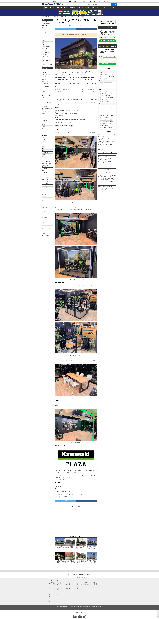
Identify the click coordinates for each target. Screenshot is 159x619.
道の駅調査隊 (44, 172)
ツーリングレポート (45, 183)
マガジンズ (50, 16)
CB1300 (107, 111)
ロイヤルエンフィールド (46, 102)
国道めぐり (44, 170)
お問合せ (94, 587)
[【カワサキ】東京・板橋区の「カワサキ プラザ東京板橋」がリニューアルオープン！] (70, 555)
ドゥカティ (44, 97)
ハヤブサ (109, 123)
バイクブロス (44, 16)
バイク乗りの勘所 (45, 156)
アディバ (43, 144)
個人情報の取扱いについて (97, 584)
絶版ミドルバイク (85, 7)
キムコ (49, 599)
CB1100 (102, 111)
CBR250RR (103, 108)
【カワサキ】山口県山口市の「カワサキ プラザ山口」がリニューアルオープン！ (81, 547)
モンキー (112, 106)
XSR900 (107, 117)
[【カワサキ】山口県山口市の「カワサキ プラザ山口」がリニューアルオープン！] (81, 541)
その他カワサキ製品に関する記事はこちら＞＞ (65, 491)
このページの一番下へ (158, 616)
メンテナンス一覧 (45, 106)
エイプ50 (106, 106)
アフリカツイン (104, 113)
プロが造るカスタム (46, 86)
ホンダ (43, 124)
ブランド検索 (82, 1)
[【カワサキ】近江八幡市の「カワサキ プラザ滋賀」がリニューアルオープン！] (81, 555)
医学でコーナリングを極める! (47, 163)
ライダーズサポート (98, 1)
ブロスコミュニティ (87, 582)
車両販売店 (80, 25)
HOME (46, 7)
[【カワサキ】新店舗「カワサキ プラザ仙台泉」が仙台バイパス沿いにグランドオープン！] (60, 555)
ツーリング (111, 7)
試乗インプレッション (46, 74)
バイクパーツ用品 (46, 46)
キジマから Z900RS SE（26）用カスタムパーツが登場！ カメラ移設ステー (107, 159)
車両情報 (44, 72)
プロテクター (44, 198)
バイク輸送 (77, 583)
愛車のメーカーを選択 (107, 37)
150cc (111, 83)
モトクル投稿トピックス (46, 54)
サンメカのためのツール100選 (47, 109)
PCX (102, 106)
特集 (43, 70)
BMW (113, 76)
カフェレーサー (104, 93)
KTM (43, 148)
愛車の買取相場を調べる (107, 40)
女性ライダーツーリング (46, 179)
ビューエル (44, 133)
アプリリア (50, 594)
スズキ (43, 91)
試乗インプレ (59, 7)
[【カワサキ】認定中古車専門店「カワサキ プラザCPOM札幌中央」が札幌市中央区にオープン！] (92, 541)
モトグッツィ (44, 141)
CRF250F (109, 108)
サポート (43, 44)
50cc (102, 83)
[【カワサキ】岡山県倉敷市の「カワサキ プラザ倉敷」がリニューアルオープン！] (92, 555)
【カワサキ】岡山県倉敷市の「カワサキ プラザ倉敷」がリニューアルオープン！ (92, 561)
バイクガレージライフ (78, 584)
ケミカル (43, 202)
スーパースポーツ (110, 91)
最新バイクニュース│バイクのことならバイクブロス (79, 574)
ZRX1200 (110, 127)
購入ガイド (66, 7)
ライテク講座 (68, 584)
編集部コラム (45, 56)
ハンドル (43, 209)
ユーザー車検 (44, 120)
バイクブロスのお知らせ (47, 64)
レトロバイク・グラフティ (46, 154)
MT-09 (112, 115)
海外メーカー (44, 27)
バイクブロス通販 (45, 66)
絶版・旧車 (109, 101)
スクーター (103, 101)
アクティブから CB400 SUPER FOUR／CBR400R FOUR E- (106, 165)
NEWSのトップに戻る (75, 506)
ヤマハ (43, 89)
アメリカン (103, 99)
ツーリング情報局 (45, 177)
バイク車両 (45, 21)
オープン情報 (67, 25)
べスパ (49, 595)
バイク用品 (44, 50)
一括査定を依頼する (107, 63)
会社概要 (94, 582)
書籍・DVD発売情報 (46, 60)
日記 (84, 583)
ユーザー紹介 (68, 587)
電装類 (43, 211)
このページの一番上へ (158, 611)
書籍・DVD (44, 62)
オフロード (103, 97)
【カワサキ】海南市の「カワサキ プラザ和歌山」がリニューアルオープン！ (70, 547)
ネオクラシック (111, 93)
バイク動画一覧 (45, 219)
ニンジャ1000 (103, 127)
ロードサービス (77, 587)
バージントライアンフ (60, 594)
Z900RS (109, 125)
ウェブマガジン (69, 1)
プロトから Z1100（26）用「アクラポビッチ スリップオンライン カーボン (107, 156)
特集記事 (92, 7)
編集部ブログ (68, 588)
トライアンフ (44, 137)
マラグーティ (44, 146)
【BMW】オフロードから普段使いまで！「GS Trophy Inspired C (107, 139)
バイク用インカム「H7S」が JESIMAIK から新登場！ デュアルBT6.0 (107, 148)
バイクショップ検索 (51, 584)
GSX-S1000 (103, 123)
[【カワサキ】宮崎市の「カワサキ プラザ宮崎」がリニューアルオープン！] (60, 541)
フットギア (44, 194)
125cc (106, 83)
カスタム (78, 7)
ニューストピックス (45, 36)
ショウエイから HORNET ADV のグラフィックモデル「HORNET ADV (107, 145)
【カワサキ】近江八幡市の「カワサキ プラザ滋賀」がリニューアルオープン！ (81, 561)
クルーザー (109, 99)
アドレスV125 (103, 119)
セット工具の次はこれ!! (46, 111)
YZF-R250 (110, 113)
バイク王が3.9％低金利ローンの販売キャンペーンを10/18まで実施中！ (107, 189)
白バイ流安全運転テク (46, 235)
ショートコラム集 (46, 152)
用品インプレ (45, 185)
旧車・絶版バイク (45, 79)
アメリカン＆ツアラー (60, 588)
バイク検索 (61, 1)
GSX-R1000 (111, 121)
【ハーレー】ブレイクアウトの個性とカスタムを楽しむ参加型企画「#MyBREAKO (107, 186)
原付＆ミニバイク (60, 584)
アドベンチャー (110, 97)
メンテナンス (104, 7)
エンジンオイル (45, 205)
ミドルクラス (108, 85)
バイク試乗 (77, 588)
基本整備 (43, 113)
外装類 (43, 213)
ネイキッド (103, 91)
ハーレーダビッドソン (46, 95)
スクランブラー (108, 95)
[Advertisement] (76, 521)
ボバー (102, 95)
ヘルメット (44, 189)
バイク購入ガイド (45, 76)
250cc (102, 85)
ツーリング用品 (45, 187)
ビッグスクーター (60, 587)
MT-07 (107, 115)
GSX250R (110, 119)
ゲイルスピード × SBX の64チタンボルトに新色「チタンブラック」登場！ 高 (107, 169)
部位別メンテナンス (45, 116)
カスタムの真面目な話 (46, 161)
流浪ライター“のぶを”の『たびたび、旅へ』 (47, 166)
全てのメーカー (50, 601)
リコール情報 (44, 32)
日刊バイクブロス (45, 58)
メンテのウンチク (45, 118)
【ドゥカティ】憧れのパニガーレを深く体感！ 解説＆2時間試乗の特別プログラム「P (107, 176)
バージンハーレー (60, 590)
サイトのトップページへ (158, 614)
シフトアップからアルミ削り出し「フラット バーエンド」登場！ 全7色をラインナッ (107, 162)
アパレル (43, 191)
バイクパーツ (44, 48)
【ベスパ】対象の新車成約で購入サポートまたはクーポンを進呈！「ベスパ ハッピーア (107, 179)
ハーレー (108, 76)
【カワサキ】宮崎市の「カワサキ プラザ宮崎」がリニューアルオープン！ (60, 547)
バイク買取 (89, 1)
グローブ (43, 196)
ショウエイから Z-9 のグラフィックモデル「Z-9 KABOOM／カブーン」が (107, 142)
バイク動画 (44, 29)
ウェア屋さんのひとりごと (46, 158)
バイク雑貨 (44, 200)
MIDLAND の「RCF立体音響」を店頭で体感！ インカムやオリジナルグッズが (107, 182)
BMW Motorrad (44, 100)
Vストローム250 (104, 121)
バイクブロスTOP (53, 1)
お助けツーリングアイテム (46, 181)
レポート (43, 42)
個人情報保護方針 (95, 583)
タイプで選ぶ (52, 7)
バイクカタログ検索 (51, 583)
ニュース (76, 1)
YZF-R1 (102, 117)
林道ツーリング (45, 174)
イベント (43, 40)
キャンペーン (44, 38)
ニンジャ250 (103, 125)
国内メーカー (44, 25)
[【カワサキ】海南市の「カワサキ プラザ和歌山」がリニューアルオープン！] (70, 541)
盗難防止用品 (44, 207)
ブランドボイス (86, 587)
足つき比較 (72, 7)
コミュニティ (106, 1)
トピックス (98, 7)
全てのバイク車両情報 (46, 23)
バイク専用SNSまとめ (47, 52)
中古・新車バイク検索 (51, 582)
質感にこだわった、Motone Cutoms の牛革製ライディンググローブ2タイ (107, 135)
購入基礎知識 (45, 83)
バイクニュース (55, 16)
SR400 (102, 115)
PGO (43, 150)
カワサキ (43, 93)
